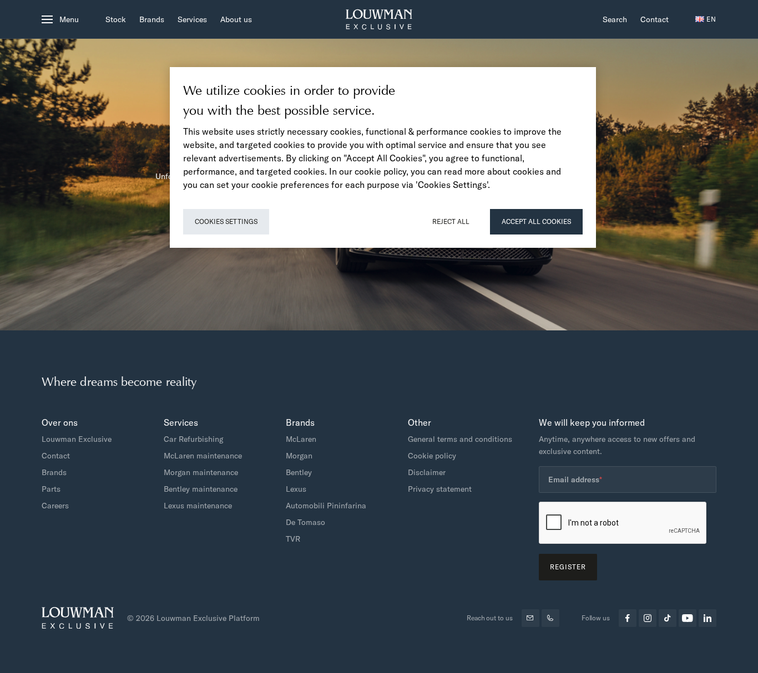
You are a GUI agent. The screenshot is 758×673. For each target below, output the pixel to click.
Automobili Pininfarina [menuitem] (326, 506)
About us (236, 19)
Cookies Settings (226, 221)
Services (192, 19)
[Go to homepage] (379, 19)
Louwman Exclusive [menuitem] (77, 439)
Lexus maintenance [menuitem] (198, 506)
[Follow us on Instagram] (647, 618)
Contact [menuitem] (56, 456)
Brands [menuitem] (54, 472)
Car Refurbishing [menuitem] (193, 439)
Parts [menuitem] (51, 489)
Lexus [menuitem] (296, 489)
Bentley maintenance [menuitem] (200, 489)
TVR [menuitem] (293, 539)
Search (615, 19)
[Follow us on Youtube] (687, 618)
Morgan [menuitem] (299, 456)
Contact (654, 19)
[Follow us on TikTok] (667, 618)
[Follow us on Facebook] (627, 618)
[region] (383, 157)
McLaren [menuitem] (301, 439)
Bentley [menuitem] (299, 472)
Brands (151, 19)
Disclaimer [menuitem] (427, 472)
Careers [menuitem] (55, 506)
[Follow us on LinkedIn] (707, 618)
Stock (115, 19)
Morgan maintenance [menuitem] (201, 472)
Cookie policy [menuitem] (432, 456)
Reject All (450, 221)
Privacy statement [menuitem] (440, 489)
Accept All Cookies (536, 221)
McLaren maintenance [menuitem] (203, 456)
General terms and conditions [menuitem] (460, 439)
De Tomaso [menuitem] (305, 522)
